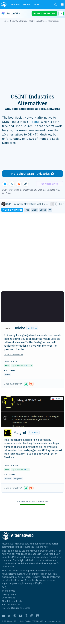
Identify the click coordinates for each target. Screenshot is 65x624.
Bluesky (35, 576)
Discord (38, 573)
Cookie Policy (8, 597)
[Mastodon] (14, 615)
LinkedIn (8, 580)
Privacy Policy (9, 594)
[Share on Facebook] (5, 184)
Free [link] (27, 209)
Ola (23, 550)
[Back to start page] (4, 4)
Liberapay (27, 583)
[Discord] (3, 615)
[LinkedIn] (37, 615)
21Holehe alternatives (13, 354)
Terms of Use (8, 590)
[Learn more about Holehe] (8, 328)
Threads (44, 576)
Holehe (34, 122)
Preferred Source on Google (16, 607)
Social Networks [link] (13, 209)
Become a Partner (11, 604)
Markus (33, 550)
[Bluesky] (20, 615)
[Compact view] (55, 204)
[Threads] (26, 615)
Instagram (55, 576)
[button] (32, 328)
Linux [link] (34, 209)
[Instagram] (31, 615)
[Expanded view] (51, 204)
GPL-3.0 (27, 365)
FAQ (4, 587)
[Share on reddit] (19, 184)
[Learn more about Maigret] (8, 433)
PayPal (39, 583)
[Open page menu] (62, 4)
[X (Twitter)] (9, 615)
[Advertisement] (32, 56)
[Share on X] (12, 184)
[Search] (55, 4)
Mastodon (25, 576)
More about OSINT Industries (30, 173)
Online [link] (43, 209)
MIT (26, 469)
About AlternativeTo (12, 601)
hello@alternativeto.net (14, 573)
